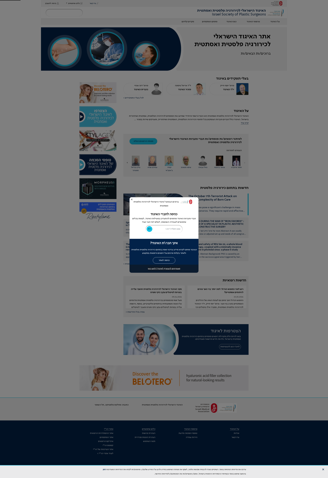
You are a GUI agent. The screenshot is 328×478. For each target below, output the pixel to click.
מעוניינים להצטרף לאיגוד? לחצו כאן (164, 268)
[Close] (132, 199)
